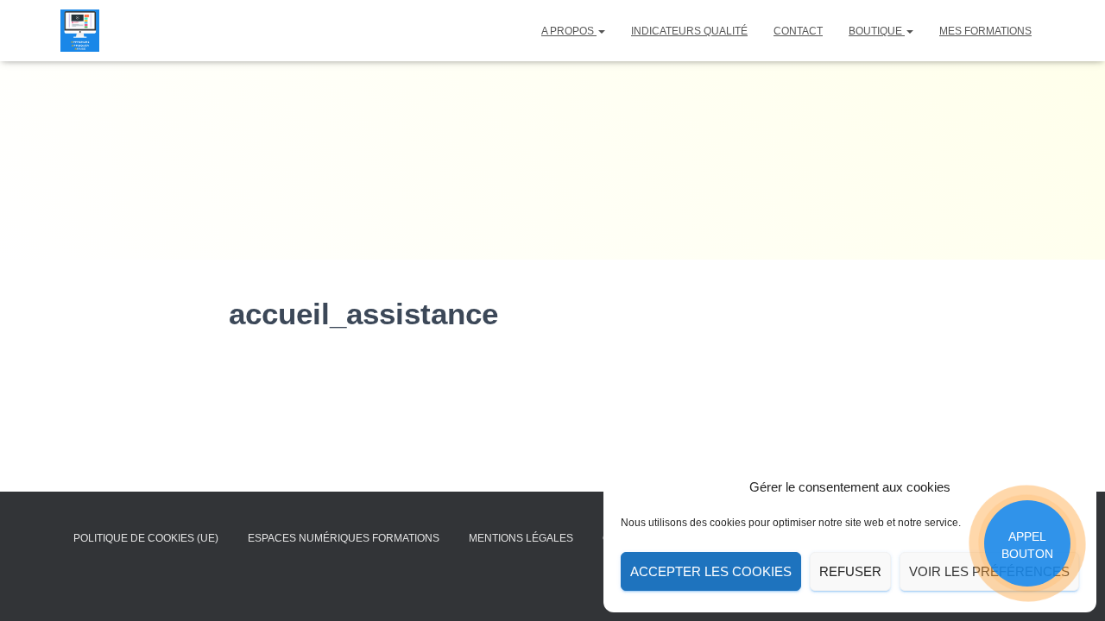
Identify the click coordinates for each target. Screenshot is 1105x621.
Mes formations (985, 31)
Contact (798, 31)
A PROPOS (569, 31)
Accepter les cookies (711, 571)
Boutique (877, 31)
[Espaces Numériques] (79, 31)
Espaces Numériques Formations (343, 538)
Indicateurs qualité (689, 31)
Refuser (850, 571)
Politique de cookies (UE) (145, 538)
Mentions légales (521, 538)
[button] (601, 31)
